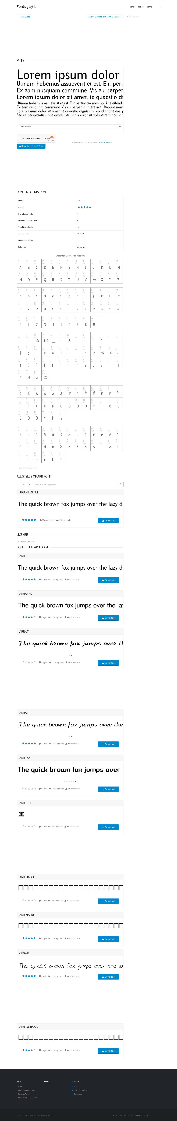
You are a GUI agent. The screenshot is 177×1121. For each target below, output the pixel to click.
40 (24, 484)
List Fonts (22, 1086)
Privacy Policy (137, 1115)
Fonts (140, 7)
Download (109, 520)
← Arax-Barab (24, 17)
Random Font (23, 1094)
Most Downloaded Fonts (27, 1098)
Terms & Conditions (122, 1115)
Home (132, 7)
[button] (69, 655)
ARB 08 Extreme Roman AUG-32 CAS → (105, 17)
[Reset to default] (120, 484)
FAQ (75, 1086)
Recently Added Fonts (26, 1090)
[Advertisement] (70, 39)
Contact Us (78, 1094)
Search (150, 7)
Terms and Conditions (105, 142)
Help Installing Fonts (81, 1090)
